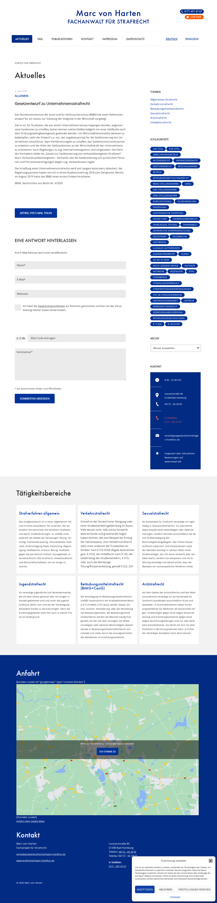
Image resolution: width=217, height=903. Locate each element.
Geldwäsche (180, 236)
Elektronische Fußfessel (168, 212)
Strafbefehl (160, 277)
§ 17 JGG (157, 324)
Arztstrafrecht (158, 118)
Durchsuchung (162, 201)
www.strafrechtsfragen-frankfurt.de (35, 860)
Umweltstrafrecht (160, 122)
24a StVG (158, 148)
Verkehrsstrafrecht (161, 104)
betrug (157, 172)
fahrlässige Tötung (165, 224)
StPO (191, 271)
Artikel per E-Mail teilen (36, 213)
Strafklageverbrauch (166, 283)
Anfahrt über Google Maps (30, 821)
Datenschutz (135, 39)
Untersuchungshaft (165, 300)
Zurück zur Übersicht (28, 62)
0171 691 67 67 (193, 11)
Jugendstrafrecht (164, 253)
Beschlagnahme (187, 166)
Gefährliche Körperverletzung (171, 230)
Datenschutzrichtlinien (51, 306)
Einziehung (159, 207)
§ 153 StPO (174, 324)
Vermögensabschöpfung (168, 312)
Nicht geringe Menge (165, 265)
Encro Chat (160, 218)
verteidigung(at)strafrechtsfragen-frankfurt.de (40, 854)
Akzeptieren (145, 889)
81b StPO (174, 148)
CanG (188, 183)
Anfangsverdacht (187, 160)
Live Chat (196, 17)
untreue (189, 300)
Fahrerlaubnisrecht (185, 218)
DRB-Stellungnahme (165, 195)
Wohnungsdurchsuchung (169, 318)
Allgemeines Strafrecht (163, 99)
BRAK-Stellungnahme (166, 183)
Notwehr (158, 271)
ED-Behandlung (187, 201)
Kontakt (87, 39)
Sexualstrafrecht (160, 113)
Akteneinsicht (161, 160)
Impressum (175, 897)
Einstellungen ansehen (194, 889)
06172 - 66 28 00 (173, 404)
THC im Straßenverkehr (167, 294)
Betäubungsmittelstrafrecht (167, 108)
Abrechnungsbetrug (165, 154)
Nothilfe (190, 265)
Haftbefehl (159, 242)
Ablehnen (165, 889)
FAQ (40, 39)
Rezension (176, 271)
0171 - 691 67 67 (173, 421)
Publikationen (62, 39)
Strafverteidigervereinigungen (172, 288)
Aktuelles (22, 39)
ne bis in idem (161, 259)
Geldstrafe (159, 236)
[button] (210, 860)
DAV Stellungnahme (165, 189)
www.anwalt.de (173, 461)
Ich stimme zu (107, 751)
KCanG (185, 253)
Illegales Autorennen (166, 248)
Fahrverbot (190, 224)
